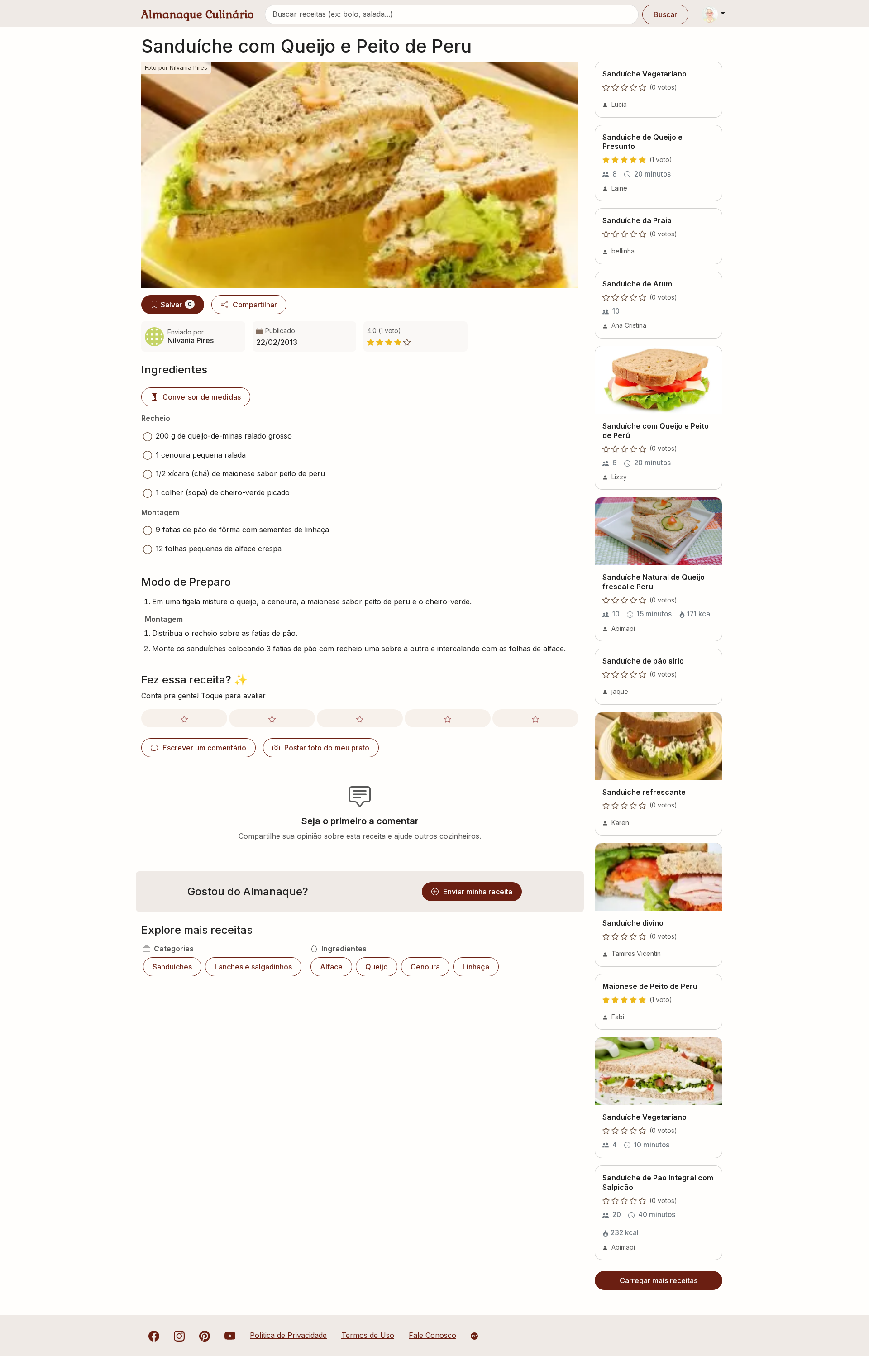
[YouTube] (229, 1335)
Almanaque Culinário (197, 14)
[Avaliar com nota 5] (535, 718)
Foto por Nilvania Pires (176, 67)
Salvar (176, 304)
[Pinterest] (204, 1335)
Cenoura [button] (425, 966)
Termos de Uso (367, 1335)
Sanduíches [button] (172, 966)
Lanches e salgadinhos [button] (253, 966)
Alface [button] (331, 966)
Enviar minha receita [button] (477, 891)
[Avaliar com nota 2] (272, 718)
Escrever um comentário (204, 747)
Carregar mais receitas (658, 1280)
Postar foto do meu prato (326, 747)
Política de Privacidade (288, 1335)
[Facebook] (153, 1335)
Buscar (665, 14)
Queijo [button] (376, 966)
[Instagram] (179, 1335)
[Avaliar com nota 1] (184, 718)
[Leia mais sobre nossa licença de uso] (474, 1336)
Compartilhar (255, 304)
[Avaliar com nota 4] (448, 718)
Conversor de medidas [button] (201, 396)
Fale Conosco (432, 1335)
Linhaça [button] (476, 966)
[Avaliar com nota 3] (360, 718)
